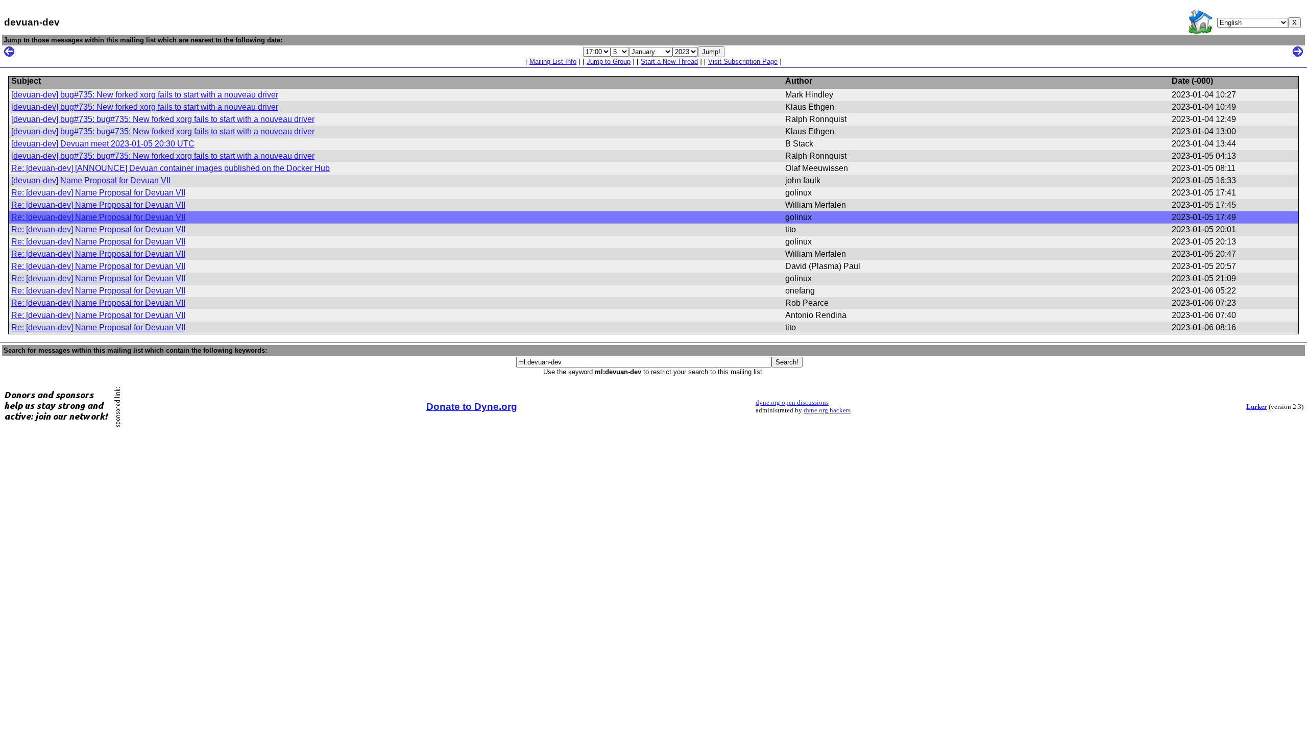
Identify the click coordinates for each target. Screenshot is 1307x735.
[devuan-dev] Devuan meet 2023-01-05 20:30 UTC (103, 143)
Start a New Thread (669, 61)
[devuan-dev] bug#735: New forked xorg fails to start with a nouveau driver (144, 94)
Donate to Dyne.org (471, 406)
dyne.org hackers (827, 410)
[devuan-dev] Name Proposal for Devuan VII (91, 180)
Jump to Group (609, 61)
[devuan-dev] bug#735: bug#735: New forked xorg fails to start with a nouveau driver (162, 119)
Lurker (1256, 406)
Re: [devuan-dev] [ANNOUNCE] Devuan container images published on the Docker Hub (170, 168)
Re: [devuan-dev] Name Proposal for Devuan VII (98, 192)
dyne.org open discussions (792, 402)
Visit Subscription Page (743, 61)
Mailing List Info (552, 61)
